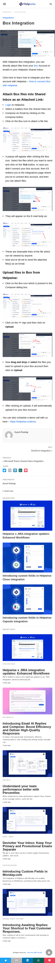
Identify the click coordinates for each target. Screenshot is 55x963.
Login (8, 105)
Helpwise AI (8, 717)
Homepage (7, 12)
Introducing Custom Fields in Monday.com (25, 873)
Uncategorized (10, 865)
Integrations (20, 12)
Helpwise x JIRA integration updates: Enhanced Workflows (26, 671)
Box (36, 65)
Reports (7, 780)
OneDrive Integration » (41, 450)
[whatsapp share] (20, 470)
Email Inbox (8, 836)
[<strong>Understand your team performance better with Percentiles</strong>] (27, 763)
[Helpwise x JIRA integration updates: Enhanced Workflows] (27, 516)
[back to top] (49, 952)
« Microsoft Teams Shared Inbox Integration (23, 461)
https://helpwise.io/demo (23, 421)
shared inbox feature (13, 919)
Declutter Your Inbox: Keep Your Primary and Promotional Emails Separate (27, 846)
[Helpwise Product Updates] (27, 4)
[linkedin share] (15, 470)
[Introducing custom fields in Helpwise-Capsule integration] (27, 599)
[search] (50, 4)
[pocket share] (26, 470)
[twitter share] (4, 470)
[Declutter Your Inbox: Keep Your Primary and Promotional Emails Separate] (27, 820)
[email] (16, 960)
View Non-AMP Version (34, 952)
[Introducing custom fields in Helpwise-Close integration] (27, 558)
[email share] (9, 470)
